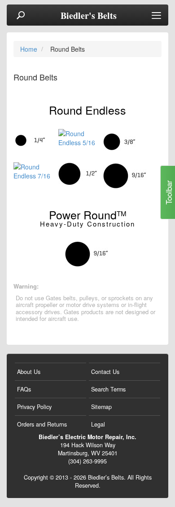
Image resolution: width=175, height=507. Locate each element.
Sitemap (101, 407)
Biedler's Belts (89, 15)
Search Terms (108, 389)
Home (29, 48)
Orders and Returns (42, 424)
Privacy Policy (34, 407)
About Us (28, 372)
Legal (98, 424)
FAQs (24, 389)
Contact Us (105, 372)
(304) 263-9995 (87, 461)
